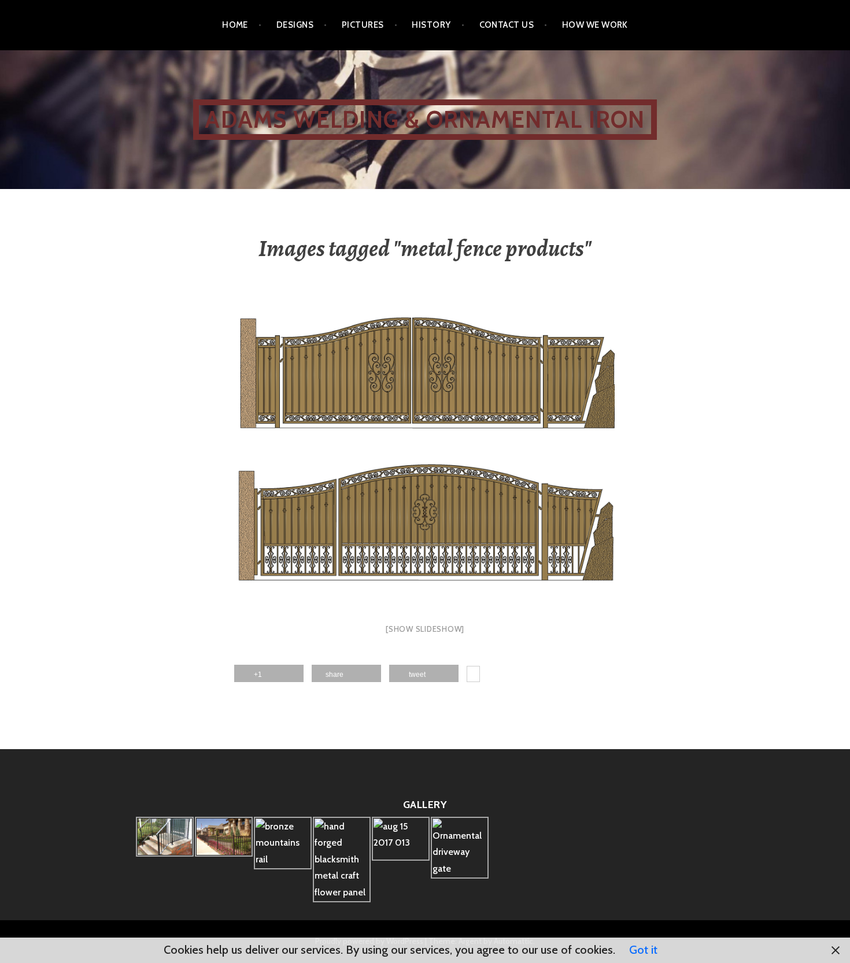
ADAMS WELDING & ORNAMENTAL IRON (425, 119)
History (431, 25)
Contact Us (506, 25)
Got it (643, 950)
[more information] (473, 675)
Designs (294, 25)
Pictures (363, 25)
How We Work (595, 25)
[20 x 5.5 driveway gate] (425, 458)
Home (235, 25)
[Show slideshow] (425, 629)
